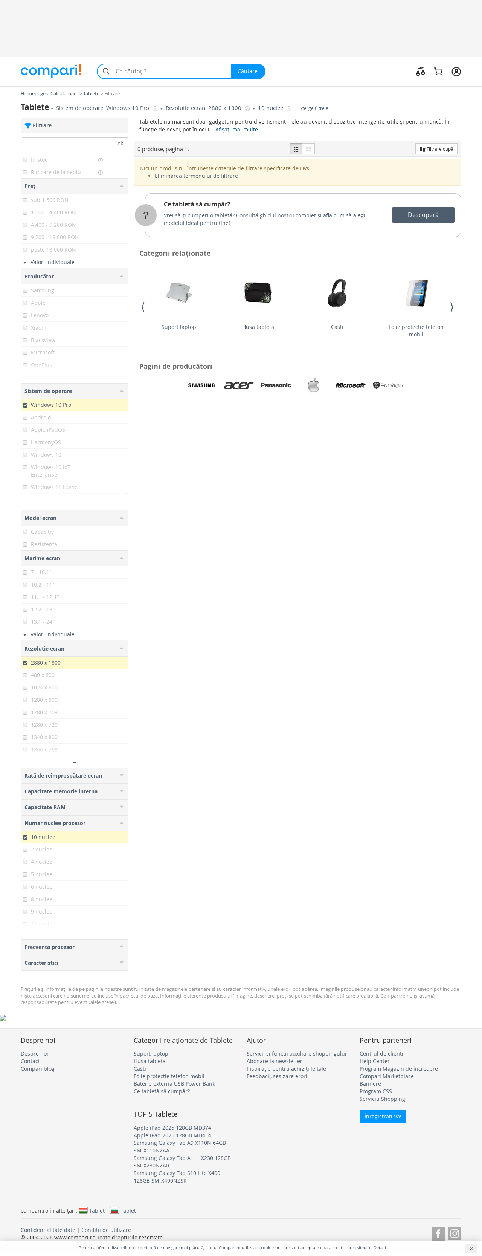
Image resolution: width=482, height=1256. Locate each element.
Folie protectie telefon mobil (416, 330)
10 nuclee (271, 108)
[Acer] (239, 385)
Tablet (97, 1210)
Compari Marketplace (387, 1076)
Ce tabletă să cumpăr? (197, 204)
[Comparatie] (420, 71)
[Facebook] (438, 1232)
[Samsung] (201, 385)
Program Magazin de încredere (399, 1068)
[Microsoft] (351, 385)
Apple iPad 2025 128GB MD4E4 (172, 1135)
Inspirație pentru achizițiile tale (286, 1068)
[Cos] (438, 71)
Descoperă (423, 215)
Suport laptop (179, 326)
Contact (30, 1061)
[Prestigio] (388, 385)
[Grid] (308, 148)
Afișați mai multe (236, 129)
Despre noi (34, 1053)
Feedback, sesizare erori (277, 1076)
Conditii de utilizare (106, 1229)
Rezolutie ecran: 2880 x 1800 (204, 108)
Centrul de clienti (381, 1053)
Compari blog (38, 1068)
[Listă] (296, 148)
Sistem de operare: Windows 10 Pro (103, 108)
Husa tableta (258, 326)
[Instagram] (454, 1232)
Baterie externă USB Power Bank (174, 1083)
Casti (337, 326)
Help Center (375, 1061)
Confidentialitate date (48, 1229)
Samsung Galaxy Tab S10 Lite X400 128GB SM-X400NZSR (177, 1176)
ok (120, 143)
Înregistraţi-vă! (383, 1116)
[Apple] (313, 385)
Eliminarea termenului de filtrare (196, 175)
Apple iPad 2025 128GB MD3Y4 (172, 1127)
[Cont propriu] (456, 71)
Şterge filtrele (314, 108)
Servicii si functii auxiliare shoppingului (296, 1053)
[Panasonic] (276, 385)
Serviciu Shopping (382, 1098)
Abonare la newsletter (274, 1061)
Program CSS (376, 1091)
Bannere (370, 1083)
